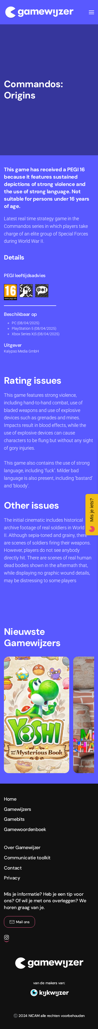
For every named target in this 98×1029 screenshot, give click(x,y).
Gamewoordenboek (25, 829)
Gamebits (14, 819)
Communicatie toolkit (27, 858)
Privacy (12, 878)
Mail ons (23, 922)
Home (10, 799)
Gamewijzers (17, 809)
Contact (12, 868)
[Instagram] (6, 939)
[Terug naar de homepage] (39, 12)
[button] (91, 12)
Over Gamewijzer (22, 847)
